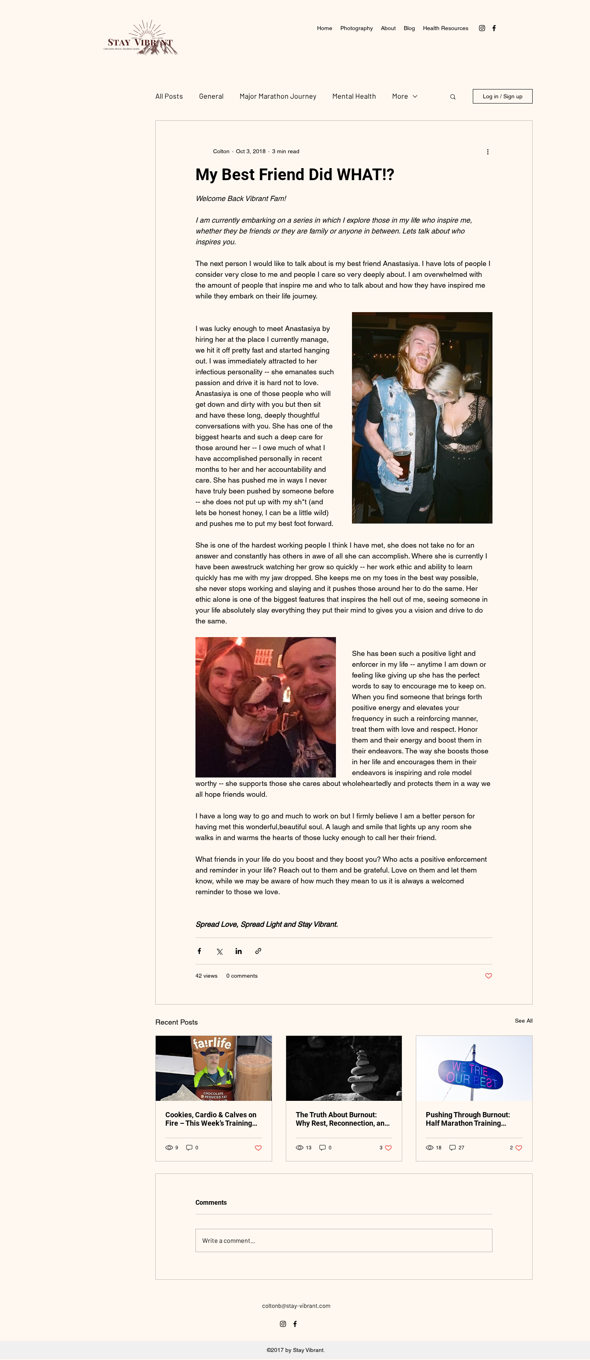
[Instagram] (482, 28)
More (400, 95)
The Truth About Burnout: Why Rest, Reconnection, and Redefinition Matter (342, 1118)
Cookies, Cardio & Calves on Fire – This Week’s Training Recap (210, 1118)
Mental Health (354, 95)
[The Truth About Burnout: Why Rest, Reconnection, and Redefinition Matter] (344, 1068)
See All (524, 1020)
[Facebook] (494, 28)
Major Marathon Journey (278, 95)
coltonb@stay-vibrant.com (296, 1305)
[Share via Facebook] (199, 951)
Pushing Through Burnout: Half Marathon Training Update (468, 1118)
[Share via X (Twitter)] (219, 951)
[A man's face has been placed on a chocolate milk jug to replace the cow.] (214, 1068)
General (211, 95)
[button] (453, 96)
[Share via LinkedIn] (238, 951)
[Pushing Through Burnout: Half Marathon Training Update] (474, 1068)
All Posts (169, 95)
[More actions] (487, 151)
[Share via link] (258, 951)
